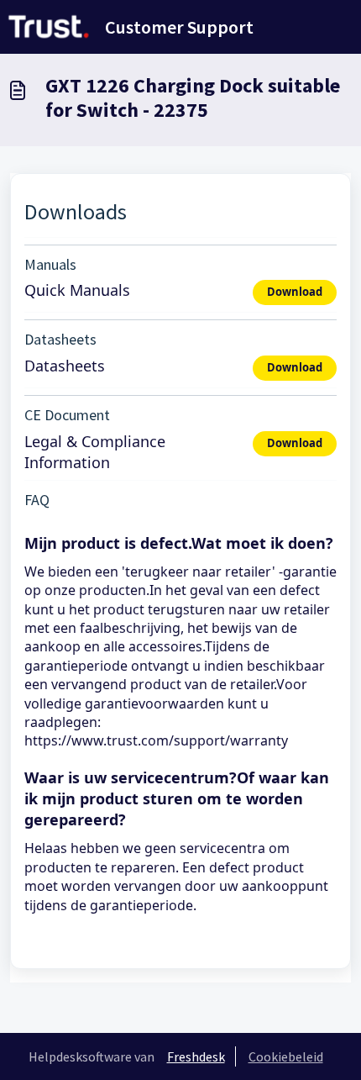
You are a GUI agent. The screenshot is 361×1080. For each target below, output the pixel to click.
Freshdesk (196, 1056)
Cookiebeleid (286, 1056)
